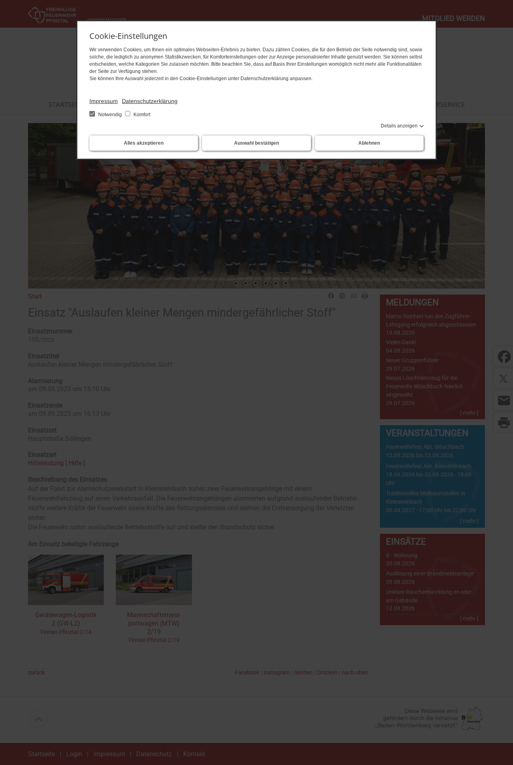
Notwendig (110, 114)
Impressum (103, 101)
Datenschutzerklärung (150, 101)
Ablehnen (369, 143)
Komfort (141, 114)
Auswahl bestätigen (256, 143)
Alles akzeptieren (144, 143)
